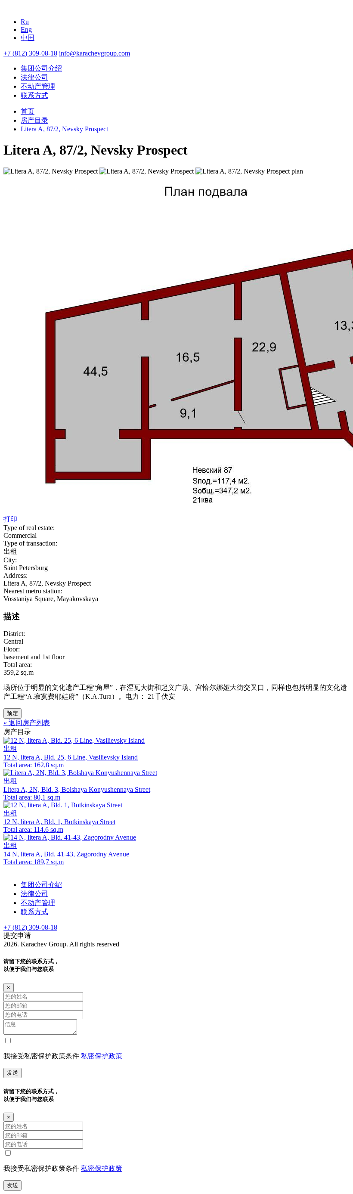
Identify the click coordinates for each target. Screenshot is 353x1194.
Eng (26, 29)
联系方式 (34, 95)
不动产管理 (38, 86)
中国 (27, 37)
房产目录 (34, 120)
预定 (12, 713)
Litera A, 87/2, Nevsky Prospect (64, 129)
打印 (10, 519)
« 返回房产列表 (26, 722)
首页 (27, 111)
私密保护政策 (101, 1056)
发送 (12, 1073)
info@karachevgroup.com (94, 53)
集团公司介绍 (41, 68)
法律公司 (34, 77)
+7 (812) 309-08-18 (30, 53)
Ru (25, 21)
